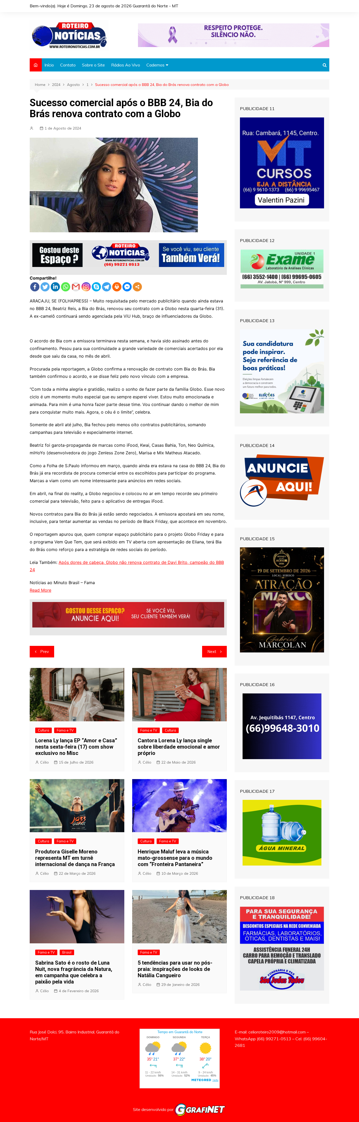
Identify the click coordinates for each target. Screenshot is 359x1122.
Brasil (66, 952)
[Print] (116, 286)
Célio (44, 762)
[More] (137, 286)
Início (49, 65)
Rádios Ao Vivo (125, 65)
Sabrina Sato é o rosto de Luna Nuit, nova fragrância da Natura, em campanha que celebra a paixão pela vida (73, 972)
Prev (44, 651)
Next (211, 651)
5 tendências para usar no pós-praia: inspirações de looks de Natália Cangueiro (175, 969)
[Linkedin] (55, 286)
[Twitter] (45, 286)
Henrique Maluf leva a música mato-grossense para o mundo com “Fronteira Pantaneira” (175, 857)
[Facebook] (34, 286)
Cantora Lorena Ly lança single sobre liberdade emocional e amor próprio (179, 746)
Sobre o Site (93, 65)
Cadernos (155, 65)
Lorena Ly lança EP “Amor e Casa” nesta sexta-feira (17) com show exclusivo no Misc (76, 746)
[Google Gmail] (75, 286)
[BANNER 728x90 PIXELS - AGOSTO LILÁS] (233, 34)
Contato (68, 65)
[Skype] (96, 286)
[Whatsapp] (65, 286)
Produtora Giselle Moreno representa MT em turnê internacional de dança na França (75, 857)
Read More (40, 590)
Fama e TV (65, 730)
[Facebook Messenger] (127, 286)
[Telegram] (106, 286)
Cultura (43, 730)
